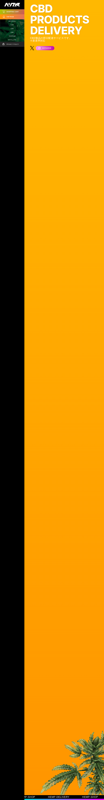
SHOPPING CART (12, 11)
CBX (12, 25)
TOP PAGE (10, 16)
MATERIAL (12, 21)
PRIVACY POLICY (12, 44)
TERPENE (12, 36)
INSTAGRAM (46, 48)
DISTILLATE (12, 40)
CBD (12, 32)
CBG (12, 28)
